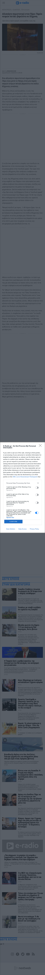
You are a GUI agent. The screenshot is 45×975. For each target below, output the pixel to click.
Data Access (22, 529)
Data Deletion (10, 529)
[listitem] (22, 483)
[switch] (37, 488)
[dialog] (22, 487)
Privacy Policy (34, 529)
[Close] (41, 446)
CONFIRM (13, 521)
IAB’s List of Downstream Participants (25, 477)
